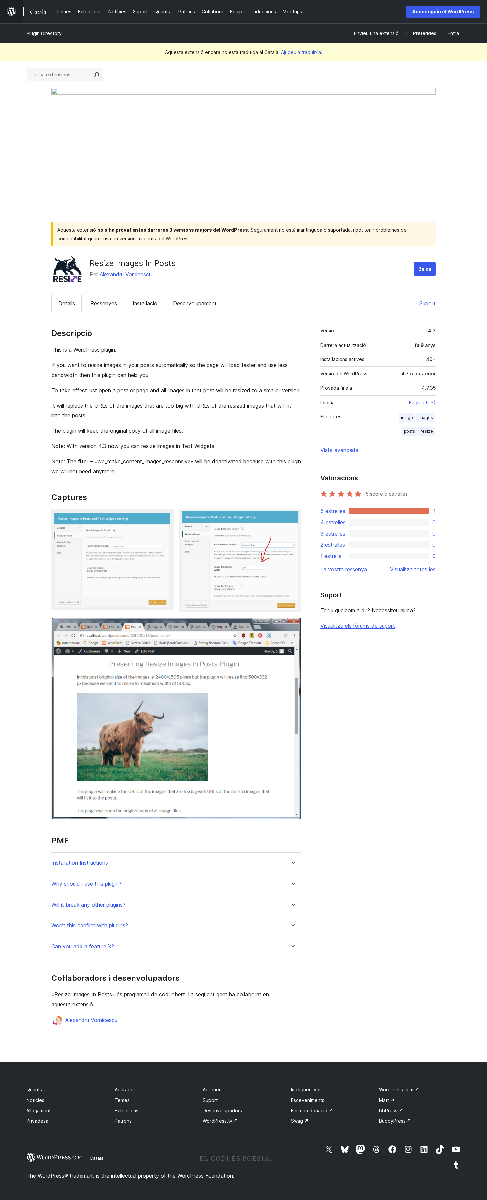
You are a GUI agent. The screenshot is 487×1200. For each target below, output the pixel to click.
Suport (427, 303)
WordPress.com (399, 1089)
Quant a (35, 1089)
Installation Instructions (79, 863)
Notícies (35, 1100)
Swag (300, 1121)
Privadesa (37, 1121)
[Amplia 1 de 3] (164, 518)
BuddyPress (395, 1121)
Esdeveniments (307, 1100)
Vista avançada (339, 450)
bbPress (391, 1110)
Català (97, 1158)
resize (426, 431)
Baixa (424, 269)
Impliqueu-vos (306, 1089)
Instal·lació (145, 303)
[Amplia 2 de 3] (292, 518)
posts (409, 431)
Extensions (126, 1110)
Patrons (123, 1121)
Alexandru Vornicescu (126, 274)
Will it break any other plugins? (88, 905)
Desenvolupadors (222, 1110)
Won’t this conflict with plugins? (89, 925)
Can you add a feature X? (82, 946)
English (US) (422, 402)
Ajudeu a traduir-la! (301, 52)
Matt (387, 1100)
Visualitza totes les (413, 569)
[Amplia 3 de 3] (292, 626)
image (407, 417)
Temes (122, 1100)
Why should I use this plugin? (86, 884)
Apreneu (212, 1089)
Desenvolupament (195, 303)
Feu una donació (312, 1110)
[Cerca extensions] (96, 74)
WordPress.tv (220, 1121)
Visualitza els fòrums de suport (357, 625)
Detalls (66, 303)
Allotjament (39, 1110)
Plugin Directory (44, 33)
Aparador (125, 1089)
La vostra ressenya (343, 569)
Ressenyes (103, 303)
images (425, 417)
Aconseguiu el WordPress (443, 11)
